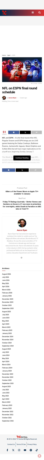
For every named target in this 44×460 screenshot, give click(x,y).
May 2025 (5, 321)
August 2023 (6, 386)
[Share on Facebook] (13, 132)
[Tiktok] (36, 450)
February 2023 (7, 405)
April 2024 (5, 361)
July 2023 (5, 390)
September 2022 (8, 421)
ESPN (13, 55)
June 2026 (5, 280)
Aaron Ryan (12, 98)
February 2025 (7, 330)
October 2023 (7, 380)
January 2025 (7, 333)
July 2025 (5, 315)
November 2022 (7, 414)
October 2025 (7, 305)
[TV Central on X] (13, 450)
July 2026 (5, 277)
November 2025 (7, 302)
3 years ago (23, 98)
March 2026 (6, 290)
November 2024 (7, 339)
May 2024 (5, 358)
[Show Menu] (32, 12)
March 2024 (6, 364)
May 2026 (5, 283)
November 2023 (7, 377)
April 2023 (5, 399)
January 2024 (7, 371)
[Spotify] (31, 450)
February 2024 (7, 368)
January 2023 (7, 408)
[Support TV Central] (22, 436)
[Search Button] (39, 12)
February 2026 (7, 293)
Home (4, 55)
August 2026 (6, 274)
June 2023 (5, 393)
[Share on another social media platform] (36, 132)
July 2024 (5, 352)
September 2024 (8, 346)
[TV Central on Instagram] (19, 450)
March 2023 (6, 402)
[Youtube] (25, 450)
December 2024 (7, 336)
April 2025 (5, 324)
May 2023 (5, 396)
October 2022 (7, 418)
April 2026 (5, 286)
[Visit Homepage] (4, 13)
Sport (8, 55)
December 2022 (7, 411)
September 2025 (8, 308)
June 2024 (5, 355)
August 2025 (6, 311)
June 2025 (5, 318)
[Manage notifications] (39, 456)
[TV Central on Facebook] (7, 450)
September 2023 (8, 383)
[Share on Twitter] (25, 132)
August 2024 (6, 349)
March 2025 (6, 327)
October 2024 (7, 343)
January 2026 (7, 296)
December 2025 (7, 299)
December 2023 (7, 374)
